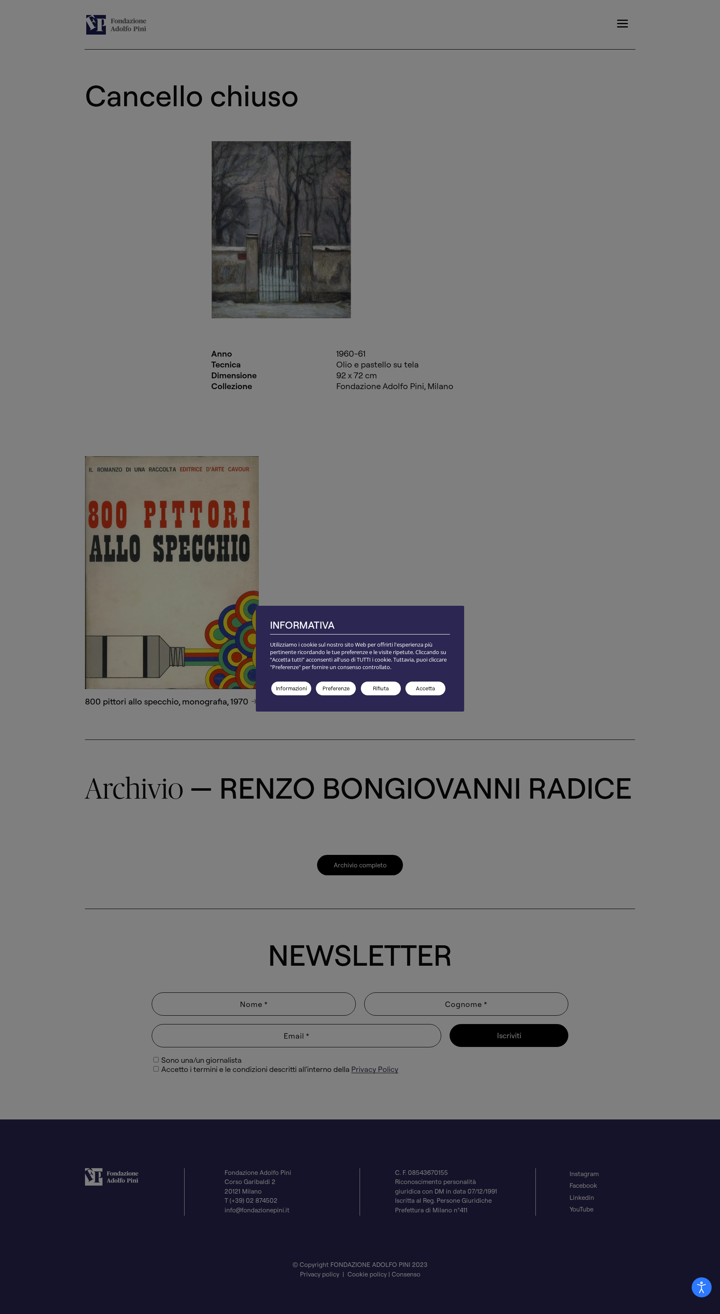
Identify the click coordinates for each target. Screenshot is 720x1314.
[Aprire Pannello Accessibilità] (702, 1287)
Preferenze (336, 688)
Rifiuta (381, 688)
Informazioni (291, 688)
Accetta (425, 688)
